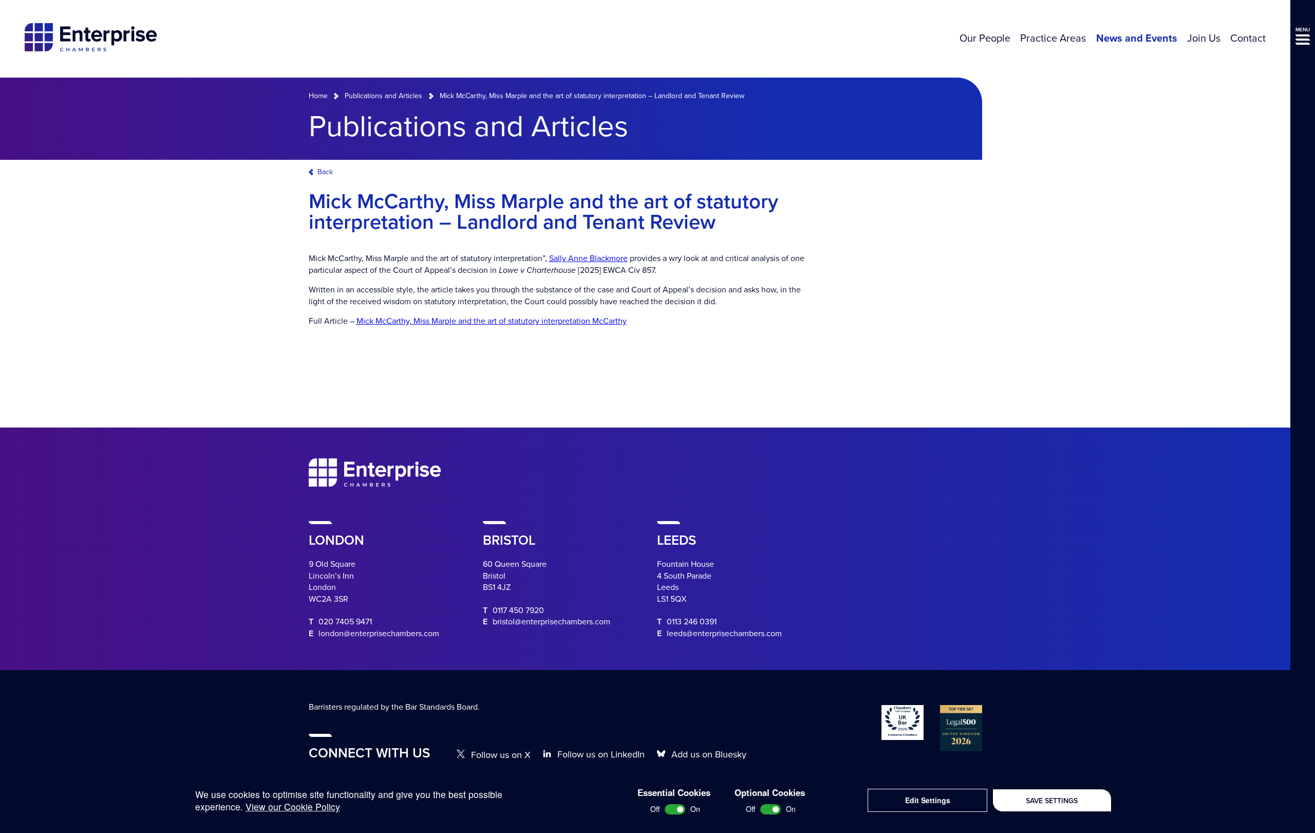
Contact (1248, 38)
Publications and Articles (383, 95)
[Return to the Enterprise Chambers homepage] (91, 38)
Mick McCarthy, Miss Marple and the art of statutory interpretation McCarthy (491, 321)
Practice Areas (1053, 38)
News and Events (1136, 38)
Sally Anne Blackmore (588, 258)
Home (318, 95)
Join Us (1203, 38)
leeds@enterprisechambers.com (724, 633)
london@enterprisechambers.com (378, 633)
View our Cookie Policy (293, 806)
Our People (985, 38)
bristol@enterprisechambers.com (551, 622)
